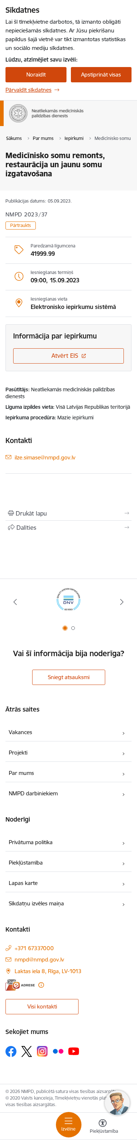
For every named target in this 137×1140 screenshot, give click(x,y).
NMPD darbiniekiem (33, 793)
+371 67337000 (34, 948)
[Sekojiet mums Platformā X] (26, 1051)
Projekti (18, 752)
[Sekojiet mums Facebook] (10, 1051)
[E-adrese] (20, 985)
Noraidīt (36, 74)
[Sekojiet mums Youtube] (73, 1051)
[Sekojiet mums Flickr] (58, 1051)
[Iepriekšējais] (15, 601)
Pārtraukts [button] (20, 225)
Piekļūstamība (26, 862)
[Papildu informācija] (41, 985)
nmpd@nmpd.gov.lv (39, 959)
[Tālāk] (122, 601)
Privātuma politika (31, 842)
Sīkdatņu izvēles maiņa (36, 903)
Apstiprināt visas (101, 74)
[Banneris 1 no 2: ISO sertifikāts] (68, 602)
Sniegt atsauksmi (69, 677)
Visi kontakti (42, 1006)
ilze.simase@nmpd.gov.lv (45, 457)
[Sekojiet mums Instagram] (42, 1051)
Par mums (21, 772)
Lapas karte (23, 883)
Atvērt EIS (65, 355)
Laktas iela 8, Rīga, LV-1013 (48, 971)
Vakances (20, 732)
